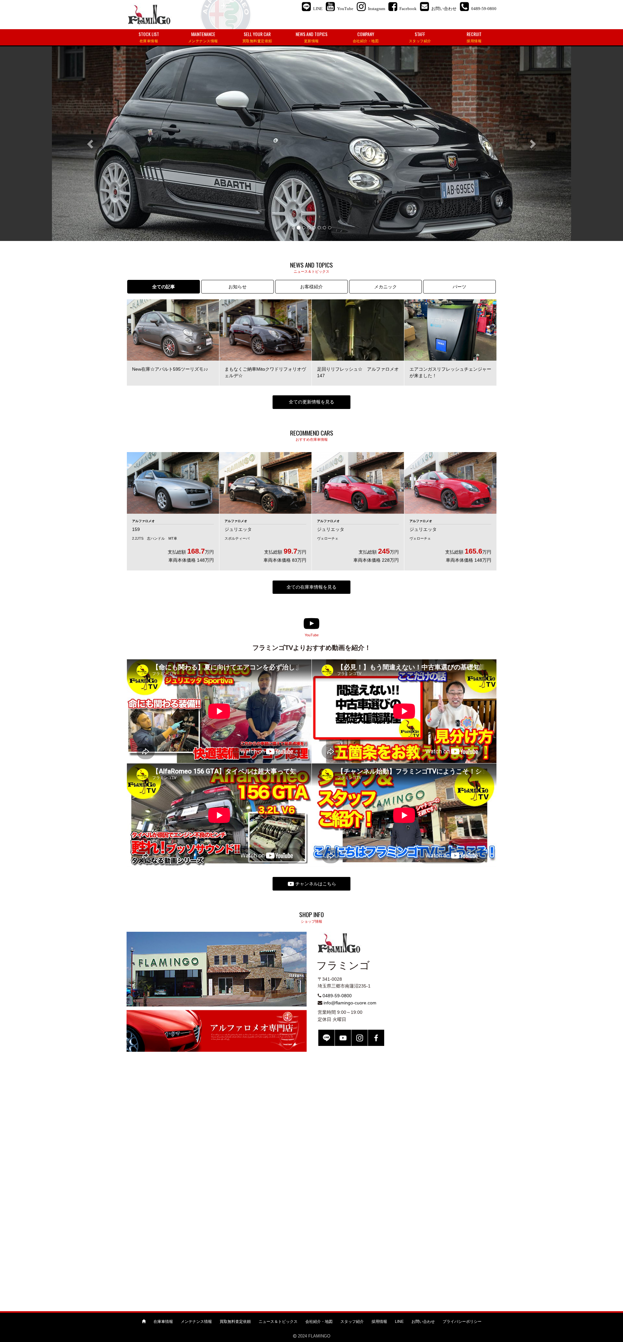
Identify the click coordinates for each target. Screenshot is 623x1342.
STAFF (420, 36)
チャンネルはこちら (315, 883)
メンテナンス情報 (196, 1321)
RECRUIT (474, 36)
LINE (326, 1038)
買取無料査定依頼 (235, 1321)
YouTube (343, 1038)
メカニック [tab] (385, 286)
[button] (91, 143)
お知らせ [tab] (237, 286)
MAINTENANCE (203, 36)
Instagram (359, 1038)
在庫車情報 (163, 1321)
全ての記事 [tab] (163, 286)
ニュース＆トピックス (278, 1321)
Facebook (376, 1038)
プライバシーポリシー (462, 1321)
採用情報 (379, 1321)
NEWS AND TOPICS (311, 36)
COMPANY (366, 36)
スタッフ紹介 (352, 1321)
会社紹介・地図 (319, 1321)
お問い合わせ (423, 1321)
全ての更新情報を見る (311, 401)
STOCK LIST (149, 36)
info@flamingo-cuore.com (350, 1002)
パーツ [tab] (459, 286)
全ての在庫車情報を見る (311, 587)
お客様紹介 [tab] (311, 286)
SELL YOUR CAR (257, 36)
